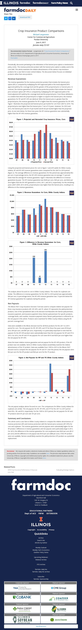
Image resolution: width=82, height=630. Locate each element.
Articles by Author (41, 543)
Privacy (51, 530)
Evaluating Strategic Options (65, 470)
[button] (77, 10)
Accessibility (42, 530)
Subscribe (41, 577)
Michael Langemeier (41, 34)
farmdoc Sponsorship (41, 579)
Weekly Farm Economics (41, 550)
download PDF (25, 17)
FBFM (41, 513)
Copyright (31, 530)
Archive (41, 538)
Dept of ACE (30, 513)
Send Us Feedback (41, 505)
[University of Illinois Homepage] (41, 521)
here (47, 453)
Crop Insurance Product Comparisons (57, 51)
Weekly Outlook (41, 548)
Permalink (14, 58)
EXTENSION (51, 513)
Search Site (41, 540)
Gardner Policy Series (41, 552)
